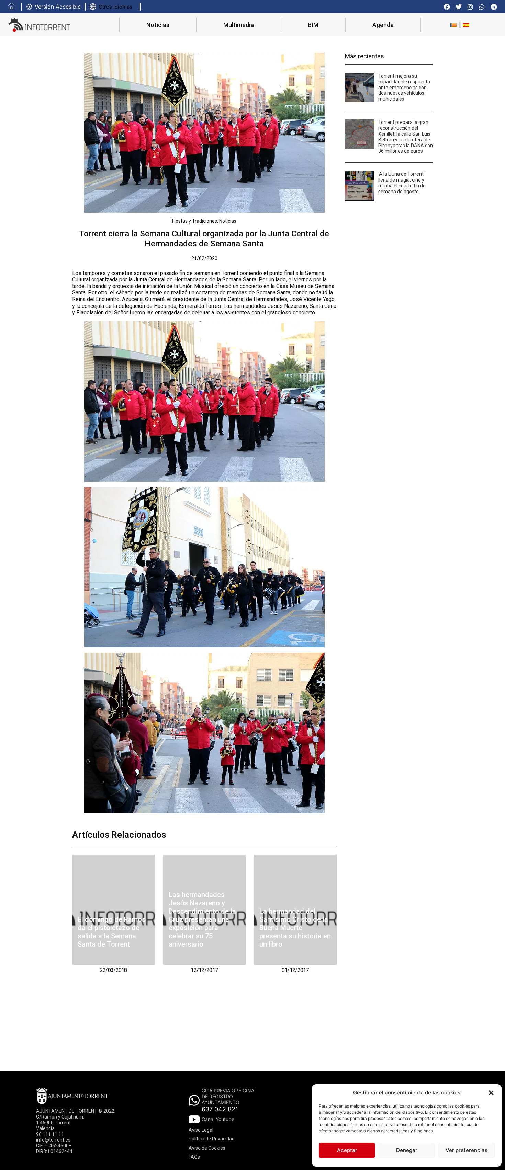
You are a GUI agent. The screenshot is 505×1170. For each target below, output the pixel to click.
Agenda (383, 24)
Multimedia (238, 24)
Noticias (157, 24)
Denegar (406, 1150)
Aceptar (347, 1150)
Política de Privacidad (212, 1139)
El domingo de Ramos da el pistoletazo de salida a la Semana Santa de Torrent (112, 931)
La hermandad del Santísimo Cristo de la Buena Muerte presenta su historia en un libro (295, 927)
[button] (491, 1092)
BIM (313, 24)
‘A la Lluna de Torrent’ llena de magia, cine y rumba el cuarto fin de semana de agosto (402, 182)
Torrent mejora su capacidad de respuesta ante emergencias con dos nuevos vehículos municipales (404, 87)
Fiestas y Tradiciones (194, 221)
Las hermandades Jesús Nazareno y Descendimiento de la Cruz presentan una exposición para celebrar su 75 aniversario (202, 919)
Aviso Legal (201, 1130)
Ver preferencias (466, 1150)
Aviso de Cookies (207, 1148)
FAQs (194, 1157)
